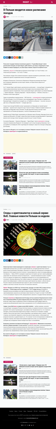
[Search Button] (52, 2)
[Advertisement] (28, 143)
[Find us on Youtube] (29, 425)
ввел (15, 306)
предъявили (33, 323)
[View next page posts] (29, 198)
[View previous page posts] (27, 198)
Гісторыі (20, 411)
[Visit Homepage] (28, 2)
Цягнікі (13, 153)
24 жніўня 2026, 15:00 (26, 164)
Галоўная (5, 6)
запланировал (37, 97)
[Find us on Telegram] (22, 425)
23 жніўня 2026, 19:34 (26, 189)
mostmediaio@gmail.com (32, 418)
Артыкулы (8, 153)
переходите (13, 131)
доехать (11, 70)
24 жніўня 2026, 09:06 (26, 177)
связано (33, 266)
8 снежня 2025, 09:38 (15, 16)
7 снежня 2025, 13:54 (15, 219)
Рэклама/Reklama (42, 411)
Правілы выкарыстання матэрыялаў (40, 415)
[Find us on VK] (31, 425)
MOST (7, 16)
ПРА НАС (36, 411)
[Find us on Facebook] (25, 425)
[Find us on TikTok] (33, 425)
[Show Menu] (4, 2)
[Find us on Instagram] (23, 425)
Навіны (9, 6)
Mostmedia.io (25, 422)
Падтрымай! (29, 411)
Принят (5, 287)
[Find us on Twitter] (27, 425)
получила (11, 297)
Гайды (24, 411)
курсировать (41, 121)
